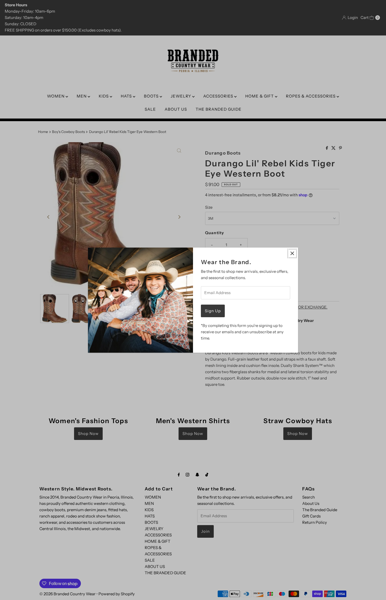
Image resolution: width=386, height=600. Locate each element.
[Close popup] (292, 253)
